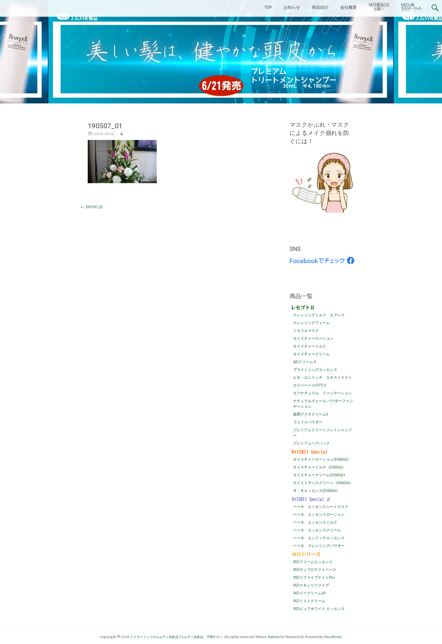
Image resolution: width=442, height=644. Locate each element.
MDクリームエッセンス (313, 561)
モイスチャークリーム (311, 354)
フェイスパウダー (308, 422)
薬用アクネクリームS (310, 414)
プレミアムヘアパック (311, 443)
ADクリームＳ (305, 361)
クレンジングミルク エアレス (319, 315)
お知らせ (292, 7)
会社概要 (348, 7)
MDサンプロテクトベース (314, 569)
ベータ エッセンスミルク (315, 522)
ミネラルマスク (306, 330)
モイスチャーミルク (309, 346)
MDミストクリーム (309, 600)
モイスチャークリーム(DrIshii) (319, 475)
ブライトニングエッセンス (315, 369)
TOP (268, 7)
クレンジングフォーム (311, 322)
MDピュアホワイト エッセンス (319, 608)
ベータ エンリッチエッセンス (319, 538)
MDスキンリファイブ (311, 585)
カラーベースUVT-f (309, 385)
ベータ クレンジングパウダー (319, 545)
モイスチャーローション (313, 338)
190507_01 (92, 207)
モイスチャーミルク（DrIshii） (319, 467)
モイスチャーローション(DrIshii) (321, 459)
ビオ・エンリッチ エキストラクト (322, 377)
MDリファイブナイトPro (314, 577)
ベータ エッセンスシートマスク (320, 506)
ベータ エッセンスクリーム (317, 530)
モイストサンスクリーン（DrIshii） (323, 482)
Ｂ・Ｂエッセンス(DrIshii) (315, 490)
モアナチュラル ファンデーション (322, 393)
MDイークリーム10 (309, 593)
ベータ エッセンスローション (319, 514)
